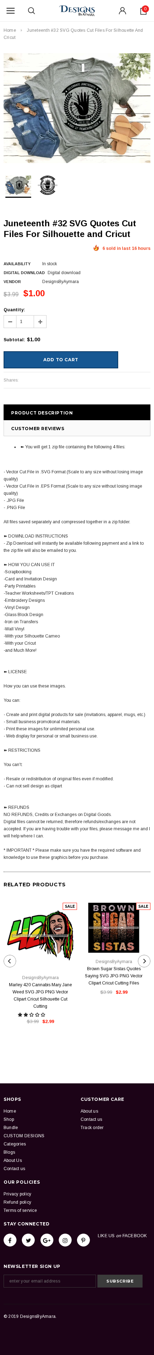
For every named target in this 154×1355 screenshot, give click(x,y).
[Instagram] (65, 1240)
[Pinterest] (83, 1240)
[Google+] (46, 1240)
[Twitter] (28, 1240)
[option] (77, 108)
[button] (32, 1014)
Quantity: (14, 309)
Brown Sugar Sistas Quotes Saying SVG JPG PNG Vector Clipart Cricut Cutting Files (114, 976)
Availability (17, 264)
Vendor (12, 281)
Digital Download (24, 273)
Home (10, 30)
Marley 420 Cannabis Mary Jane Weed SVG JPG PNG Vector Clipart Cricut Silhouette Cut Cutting (40, 995)
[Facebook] (10, 1240)
